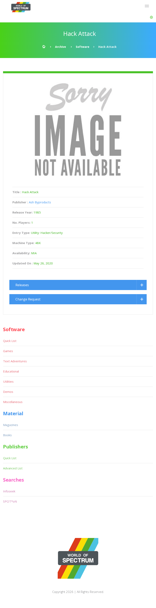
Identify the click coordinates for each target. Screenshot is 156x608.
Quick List (9, 341)
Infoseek (9, 491)
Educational (11, 371)
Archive (60, 47)
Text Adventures (15, 361)
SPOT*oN (10, 501)
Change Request (27, 299)
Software (82, 47)
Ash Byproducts (40, 202)
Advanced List (13, 468)
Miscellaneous (13, 402)
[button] (151, 17)
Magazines (10, 425)
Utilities (8, 381)
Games (8, 351)
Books (7, 435)
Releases (22, 285)
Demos (8, 392)
